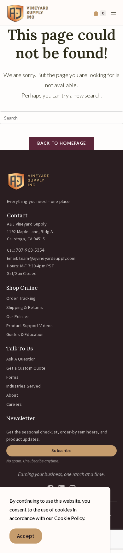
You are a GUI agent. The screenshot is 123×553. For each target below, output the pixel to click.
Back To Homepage (61, 143)
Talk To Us (19, 348)
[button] (61, 450)
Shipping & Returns (24, 307)
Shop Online (22, 287)
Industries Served (23, 386)
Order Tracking (21, 298)
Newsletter (20, 418)
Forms (12, 377)
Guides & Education (25, 335)
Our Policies (18, 317)
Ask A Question (21, 359)
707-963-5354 (30, 250)
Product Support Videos (29, 326)
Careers (14, 404)
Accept (25, 536)
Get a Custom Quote (26, 368)
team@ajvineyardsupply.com (47, 258)
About (12, 395)
